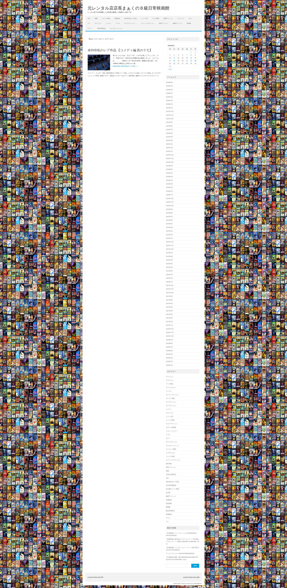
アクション (180, 18)
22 (191, 61)
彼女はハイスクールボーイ (118, 75)
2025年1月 (169, 151)
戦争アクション (163, 23)
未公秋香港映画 (171, 485)
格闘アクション (168, 18)
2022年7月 (169, 260)
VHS (125, 73)
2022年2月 (169, 278)
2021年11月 (170, 289)
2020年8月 (169, 343)
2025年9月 (169, 122)
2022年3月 (169, 274)
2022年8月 (169, 256)
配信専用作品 (102, 28)
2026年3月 (169, 100)
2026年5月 (169, 93)
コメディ (108, 23)
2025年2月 (169, 147)
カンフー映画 (106, 18)
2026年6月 (169, 89)
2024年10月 (170, 162)
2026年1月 (169, 108)
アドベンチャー (171, 387)
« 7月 (170, 69)
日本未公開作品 (171, 474)
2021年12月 (170, 285)
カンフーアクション (172, 394)
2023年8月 (169, 213)
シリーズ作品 (170, 420)
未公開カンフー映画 (172, 489)
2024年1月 (169, 194)
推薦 (96, 18)
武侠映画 (169, 500)
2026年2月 (169, 104)
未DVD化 (132, 75)
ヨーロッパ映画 (171, 449)
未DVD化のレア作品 (130, 18)
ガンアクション (171, 405)
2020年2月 (169, 365)
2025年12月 (170, 111)
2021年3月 (169, 318)
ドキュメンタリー (172, 431)
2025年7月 (169, 129)
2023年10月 (170, 205)
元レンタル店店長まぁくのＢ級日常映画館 (128, 8)
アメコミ (169, 391)
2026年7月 (169, 86)
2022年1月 (169, 282)
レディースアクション (147, 23)
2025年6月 (169, 133)
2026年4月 (169, 97)
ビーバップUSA (146, 73)
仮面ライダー (104, 75)
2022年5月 (169, 267)
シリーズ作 (144, 18)
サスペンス (98, 23)
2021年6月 (169, 307)
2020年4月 (169, 358)
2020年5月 (169, 354)
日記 (89, 18)
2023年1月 (169, 238)
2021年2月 (169, 321)
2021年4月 (169, 314)
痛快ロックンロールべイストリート (147, 75)
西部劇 (189, 23)
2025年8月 (169, 126)
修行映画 (169, 463)
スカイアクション (172, 423)
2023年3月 (169, 231)
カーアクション (171, 402)
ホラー (191, 18)
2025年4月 (169, 140)
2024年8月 (169, 169)
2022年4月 (169, 271)
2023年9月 (169, 209)
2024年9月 (169, 165)
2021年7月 (169, 303)
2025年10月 (170, 118)
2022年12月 (170, 242)
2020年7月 (169, 347)
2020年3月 (169, 361)
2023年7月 (169, 216)
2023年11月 (170, 202)
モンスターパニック (116, 28)
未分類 (168, 492)
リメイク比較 (170, 456)
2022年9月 (169, 252)
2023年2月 (169, 234)
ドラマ (118, 23)
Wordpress (198, 583)
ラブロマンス (170, 453)
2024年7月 (169, 173)
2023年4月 (169, 227)
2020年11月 (170, 332)
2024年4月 (169, 184)
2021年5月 (169, 311)
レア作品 (96, 75)
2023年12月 (170, 198)
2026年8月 (169, 82)
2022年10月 (170, 249)
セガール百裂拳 (171, 427)
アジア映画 (155, 18)
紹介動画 (169, 503)
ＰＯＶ (90, 28)
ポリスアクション (129, 23)
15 (191, 58)
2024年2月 (169, 191)
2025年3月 (169, 144)
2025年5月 (169, 137)
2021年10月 (170, 292)
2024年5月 (169, 180)
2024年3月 (169, 187)
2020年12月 (170, 329)
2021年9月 (169, 296)
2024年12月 (170, 155)
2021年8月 (169, 300)
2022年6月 (169, 263)
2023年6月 (169, 220)
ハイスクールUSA (133, 73)
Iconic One (176, 583)
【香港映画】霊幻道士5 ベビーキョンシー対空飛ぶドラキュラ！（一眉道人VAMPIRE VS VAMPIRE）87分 (182, 541)
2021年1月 (169, 325)
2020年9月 (169, 339)
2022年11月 (170, 245)
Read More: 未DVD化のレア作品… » (125, 66)
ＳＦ (89, 23)
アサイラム (169, 380)
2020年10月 (170, 336)
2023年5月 (169, 223)
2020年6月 (169, 350)
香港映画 (117, 18)
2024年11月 (170, 158)
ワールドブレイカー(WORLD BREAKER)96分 (180, 553)
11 (174, 58)
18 (174, 61)
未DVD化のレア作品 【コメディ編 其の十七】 (120, 50)
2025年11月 (170, 115)
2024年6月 (169, 176)
